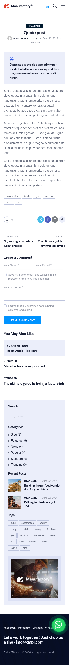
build (13, 522)
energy (14, 529)
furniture (51, 529)
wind (25, 547)
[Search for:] (34, 416)
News (14, 446)
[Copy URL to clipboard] (62, 219)
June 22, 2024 (49, 481)
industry (49, 196)
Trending (16, 464)
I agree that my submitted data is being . (31, 307)
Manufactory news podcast (24, 366)
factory (38, 529)
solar (44, 541)
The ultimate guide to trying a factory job (34, 383)
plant (21, 541)
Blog (14, 434)
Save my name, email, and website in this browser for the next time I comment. (32, 276)
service (33, 541)
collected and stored (20, 310)
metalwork (39, 535)
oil (18, 202)
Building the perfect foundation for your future (42, 487)
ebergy (43, 522)
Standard (34, 26)
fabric (27, 196)
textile (14, 547)
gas (37, 196)
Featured (17, 440)
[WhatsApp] (59, 625)
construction (12, 196)
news (8, 202)
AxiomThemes (12, 652)
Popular (16, 452)
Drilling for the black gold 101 (40, 504)
